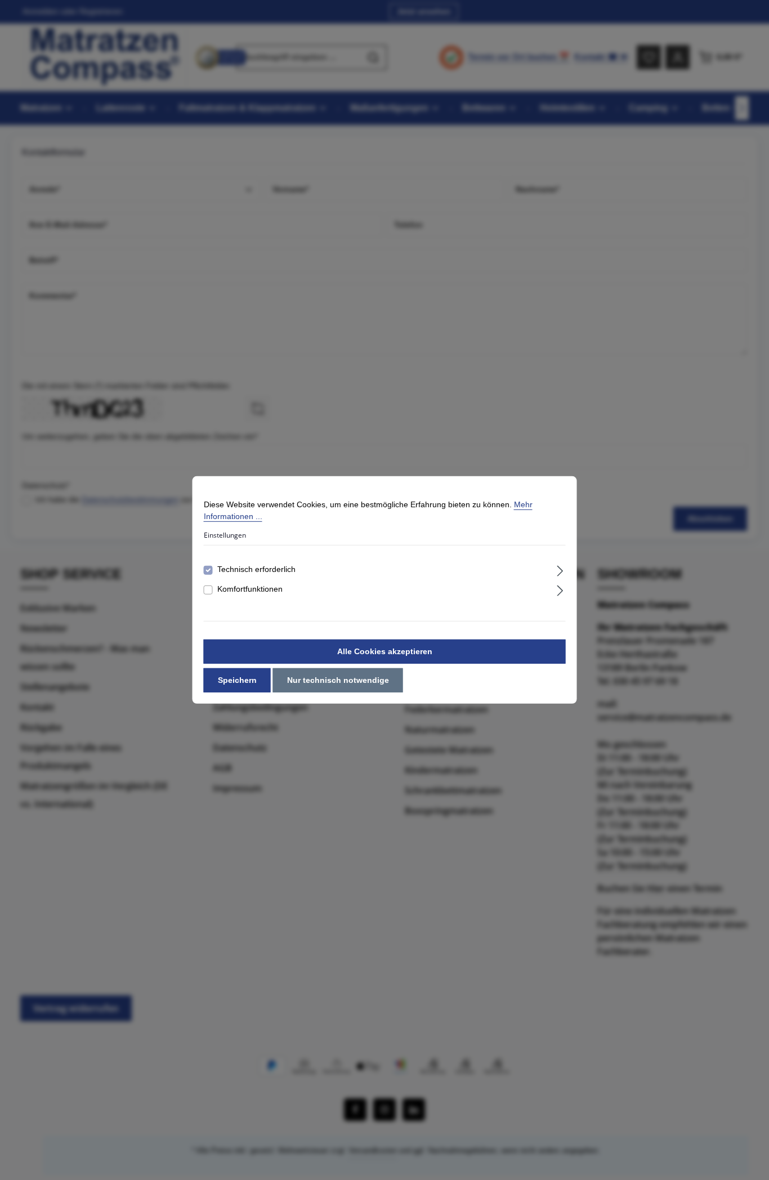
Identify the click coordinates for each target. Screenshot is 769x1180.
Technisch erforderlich (256, 569)
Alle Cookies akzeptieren (384, 651)
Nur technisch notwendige (338, 680)
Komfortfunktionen (250, 588)
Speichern (237, 680)
